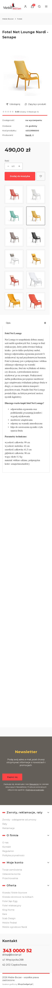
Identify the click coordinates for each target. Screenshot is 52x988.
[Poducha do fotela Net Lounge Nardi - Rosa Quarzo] (14, 280)
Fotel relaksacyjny (11, 905)
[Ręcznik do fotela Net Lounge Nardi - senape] (14, 301)
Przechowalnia (10, 878)
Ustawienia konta (11, 874)
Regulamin (34, 784)
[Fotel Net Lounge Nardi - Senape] (35, 216)
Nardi (28, 135)
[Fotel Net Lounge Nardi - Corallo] (14, 194)
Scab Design (8, 918)
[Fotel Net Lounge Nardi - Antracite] (35, 237)
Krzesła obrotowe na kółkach (17, 897)
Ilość (7, 160)
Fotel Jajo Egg (9, 901)
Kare (4, 914)
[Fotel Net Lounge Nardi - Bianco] (35, 194)
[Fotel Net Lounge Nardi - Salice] (14, 216)
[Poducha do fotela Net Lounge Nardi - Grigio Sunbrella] (14, 259)
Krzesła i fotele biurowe (14, 892)
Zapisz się (12, 777)
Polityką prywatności (35, 790)
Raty (4, 824)
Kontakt (6, 847)
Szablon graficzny (17, 984)
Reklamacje (8, 828)
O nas (5, 842)
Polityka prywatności (13, 855)
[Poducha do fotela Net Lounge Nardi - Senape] (35, 259)
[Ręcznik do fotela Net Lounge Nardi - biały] (35, 280)
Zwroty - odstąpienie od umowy (19, 819)
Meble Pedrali (9, 922)
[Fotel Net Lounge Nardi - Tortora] (14, 237)
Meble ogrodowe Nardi (14, 927)
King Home (8, 910)
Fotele (19, 19)
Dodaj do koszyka (20, 176)
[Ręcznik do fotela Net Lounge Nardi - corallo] (35, 301)
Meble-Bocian (8, 19)
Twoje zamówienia (12, 869)
